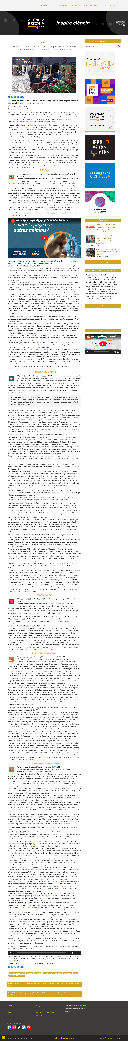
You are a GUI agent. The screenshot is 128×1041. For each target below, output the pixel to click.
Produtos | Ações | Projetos (59, 5)
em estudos (33, 846)
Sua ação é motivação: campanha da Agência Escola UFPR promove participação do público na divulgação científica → (42, 994)
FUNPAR (10, 1006)
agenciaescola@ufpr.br (79, 1005)
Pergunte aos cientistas (52, 973)
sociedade (67, 973)
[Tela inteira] (118, 352)
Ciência (29, 973)
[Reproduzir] (11, 953)
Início (34, 5)
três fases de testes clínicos (37, 855)
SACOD (94, 280)
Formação (83, 5)
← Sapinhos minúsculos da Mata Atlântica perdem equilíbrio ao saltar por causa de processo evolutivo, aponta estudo (43, 984)
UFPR (76, 973)
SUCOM (10, 1012)
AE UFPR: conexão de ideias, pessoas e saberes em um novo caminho (107, 251)
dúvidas (38, 973)
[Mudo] (73, 953)
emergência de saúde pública (23, 122)
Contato (117, 5)
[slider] (77, 953)
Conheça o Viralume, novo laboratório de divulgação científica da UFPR (105, 227)
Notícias (108, 5)
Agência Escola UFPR (17, 973)
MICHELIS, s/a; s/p (30, 340)
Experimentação (96, 5)
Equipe (74, 5)
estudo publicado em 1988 (27, 907)
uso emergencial (46, 896)
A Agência (43, 5)
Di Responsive (111, 1038)
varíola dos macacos (17, 975)
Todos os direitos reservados (64, 1038)
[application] (44, 953)
